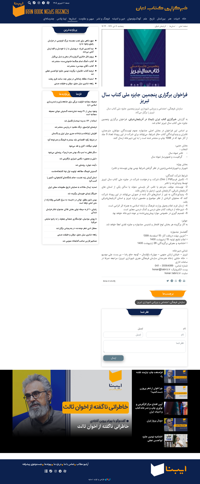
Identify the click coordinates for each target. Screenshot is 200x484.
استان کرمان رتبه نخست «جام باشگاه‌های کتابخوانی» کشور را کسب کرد (72, 179)
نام (184, 328)
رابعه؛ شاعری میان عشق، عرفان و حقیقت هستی (74, 83)
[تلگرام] (60, 471)
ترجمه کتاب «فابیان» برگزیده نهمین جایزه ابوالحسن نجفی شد (69, 72)
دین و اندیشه (118, 19)
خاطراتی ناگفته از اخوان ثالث (103, 426)
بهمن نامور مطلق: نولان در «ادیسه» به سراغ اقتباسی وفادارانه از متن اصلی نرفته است (71, 201)
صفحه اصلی (183, 26)
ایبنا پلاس (61, 19)
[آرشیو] (46, 471)
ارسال (113, 358)
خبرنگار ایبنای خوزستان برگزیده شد (82, 193)
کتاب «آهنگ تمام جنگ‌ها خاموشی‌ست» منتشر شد (73, 61)
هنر (169, 19)
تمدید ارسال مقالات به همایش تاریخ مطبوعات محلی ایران (72, 187)
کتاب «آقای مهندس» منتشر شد (80, 66)
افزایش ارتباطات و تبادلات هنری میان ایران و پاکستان (74, 133)
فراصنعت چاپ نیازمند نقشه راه (149, 374)
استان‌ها (72, 19)
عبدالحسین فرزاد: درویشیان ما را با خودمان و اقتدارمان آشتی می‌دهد (70, 50)
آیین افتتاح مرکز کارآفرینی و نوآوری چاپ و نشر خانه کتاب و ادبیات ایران (148, 408)
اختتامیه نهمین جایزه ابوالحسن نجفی (152, 439)
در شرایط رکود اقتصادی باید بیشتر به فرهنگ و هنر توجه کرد (72, 139)
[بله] (51, 471)
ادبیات (177, 19)
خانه (184, 19)
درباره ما (57, 464)
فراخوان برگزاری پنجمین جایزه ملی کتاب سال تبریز (145, 98)
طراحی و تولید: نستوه (96, 479)
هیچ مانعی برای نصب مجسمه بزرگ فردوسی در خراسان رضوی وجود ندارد (71, 42)
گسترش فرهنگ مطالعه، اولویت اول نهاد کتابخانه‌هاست (74, 171)
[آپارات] (65, 471)
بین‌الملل (161, 19)
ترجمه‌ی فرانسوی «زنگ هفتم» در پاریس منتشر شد (76, 127)
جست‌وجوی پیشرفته (32, 464)
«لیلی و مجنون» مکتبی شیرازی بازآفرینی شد (78, 158)
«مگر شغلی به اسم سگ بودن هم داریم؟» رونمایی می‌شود (72, 152)
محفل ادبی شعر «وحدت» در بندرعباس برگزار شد (76, 228)
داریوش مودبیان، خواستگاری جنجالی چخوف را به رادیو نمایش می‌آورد (71, 220)
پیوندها (47, 464)
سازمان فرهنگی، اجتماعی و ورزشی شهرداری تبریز (161, 302)
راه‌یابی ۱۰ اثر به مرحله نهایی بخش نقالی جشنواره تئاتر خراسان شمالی (71, 211)
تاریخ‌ (152, 19)
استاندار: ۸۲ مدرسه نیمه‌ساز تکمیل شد (80, 121)
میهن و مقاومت (86, 19)
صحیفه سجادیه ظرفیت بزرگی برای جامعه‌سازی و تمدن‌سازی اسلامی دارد (72, 103)
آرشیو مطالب (82, 464)
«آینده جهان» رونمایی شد (86, 165)
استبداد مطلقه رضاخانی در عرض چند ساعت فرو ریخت (71, 79)
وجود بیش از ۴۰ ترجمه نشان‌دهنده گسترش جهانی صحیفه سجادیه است (73, 113)
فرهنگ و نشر (103, 19)
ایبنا (162, 9)
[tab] (79, 94)
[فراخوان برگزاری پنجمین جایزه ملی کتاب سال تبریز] (145, 58)
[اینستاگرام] (55, 471)
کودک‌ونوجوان (134, 19)
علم (145, 19)
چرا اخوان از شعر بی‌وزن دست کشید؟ (151, 390)
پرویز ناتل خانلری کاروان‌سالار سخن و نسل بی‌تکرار (73, 56)
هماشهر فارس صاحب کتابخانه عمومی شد (79, 241)
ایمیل (140, 328)
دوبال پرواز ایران (154, 421)
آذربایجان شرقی (160, 26)
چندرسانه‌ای (48, 19)
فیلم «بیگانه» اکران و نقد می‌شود (83, 146)
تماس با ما (69, 464)
